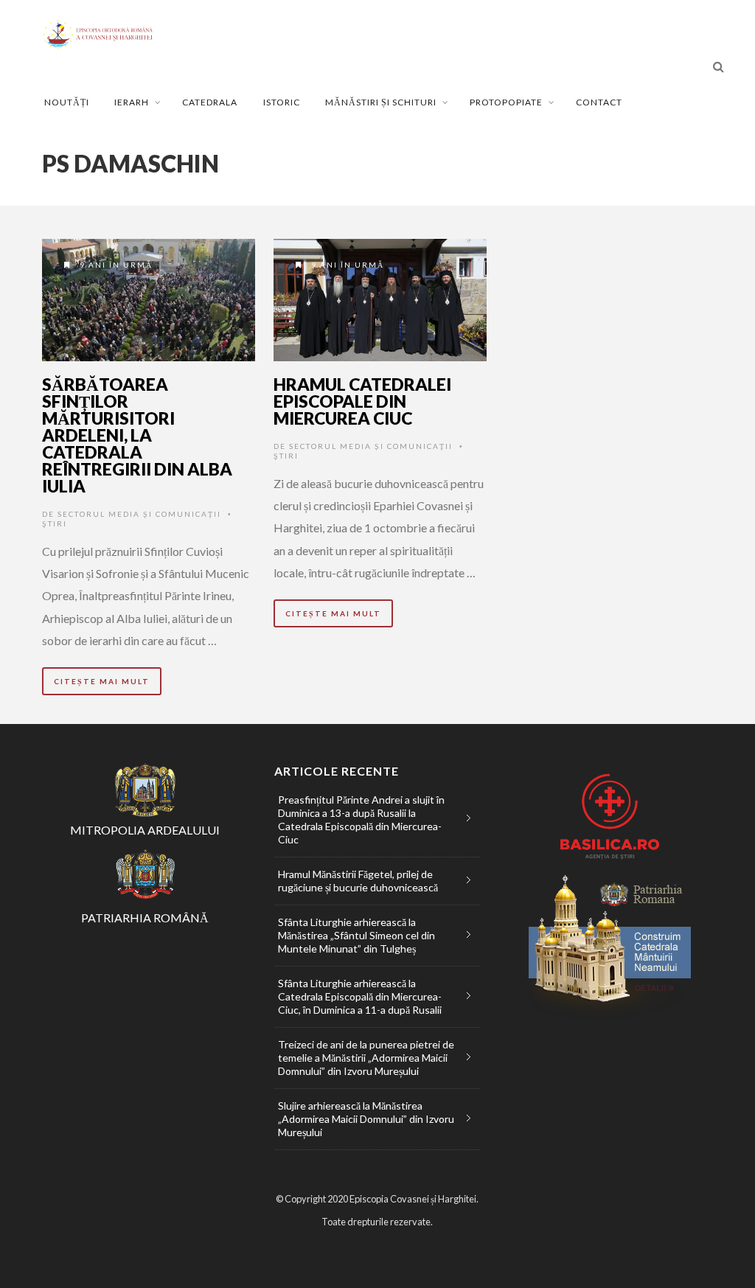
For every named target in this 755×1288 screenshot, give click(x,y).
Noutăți (66, 102)
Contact (599, 102)
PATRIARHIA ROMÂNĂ (145, 918)
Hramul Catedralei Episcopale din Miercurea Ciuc (362, 401)
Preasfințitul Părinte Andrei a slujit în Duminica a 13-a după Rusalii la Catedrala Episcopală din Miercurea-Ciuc (361, 819)
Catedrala (209, 102)
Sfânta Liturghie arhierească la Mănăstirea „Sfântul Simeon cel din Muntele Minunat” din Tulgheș (356, 935)
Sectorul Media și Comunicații (139, 513)
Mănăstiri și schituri (380, 102)
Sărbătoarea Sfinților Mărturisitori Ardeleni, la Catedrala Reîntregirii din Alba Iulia (137, 435)
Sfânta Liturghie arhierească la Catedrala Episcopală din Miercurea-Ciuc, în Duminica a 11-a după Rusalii (360, 996)
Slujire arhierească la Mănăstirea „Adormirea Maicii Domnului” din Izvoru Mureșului (366, 1118)
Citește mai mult (102, 681)
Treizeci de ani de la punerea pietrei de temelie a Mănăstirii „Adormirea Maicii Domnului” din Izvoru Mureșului (366, 1057)
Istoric (281, 102)
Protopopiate (506, 102)
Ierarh (131, 102)
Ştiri (54, 523)
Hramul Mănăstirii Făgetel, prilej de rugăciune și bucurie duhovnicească (358, 881)
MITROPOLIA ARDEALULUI (145, 830)
